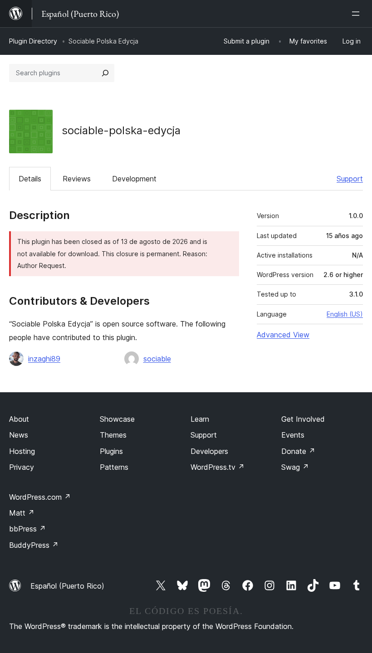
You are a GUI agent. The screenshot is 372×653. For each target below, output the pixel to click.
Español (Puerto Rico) (67, 585)
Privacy (21, 467)
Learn (200, 419)
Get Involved (303, 419)
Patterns (114, 467)
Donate (298, 451)
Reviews (77, 178)
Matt (21, 512)
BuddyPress (34, 545)
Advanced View (283, 334)
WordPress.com (40, 497)
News (18, 434)
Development (134, 178)
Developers (209, 451)
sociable (157, 358)
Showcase (117, 419)
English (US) (345, 314)
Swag (295, 467)
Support (350, 178)
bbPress (27, 528)
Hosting (22, 451)
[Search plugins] (105, 73)
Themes (113, 434)
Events (292, 434)
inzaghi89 (44, 358)
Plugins (111, 451)
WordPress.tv (218, 467)
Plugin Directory (33, 41)
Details (30, 178)
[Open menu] (357, 13)
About (19, 419)
